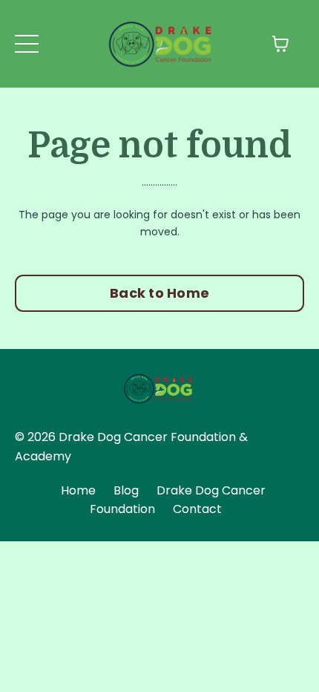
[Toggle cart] (280, 44)
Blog (126, 490)
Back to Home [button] (159, 293)
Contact (197, 509)
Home (78, 490)
